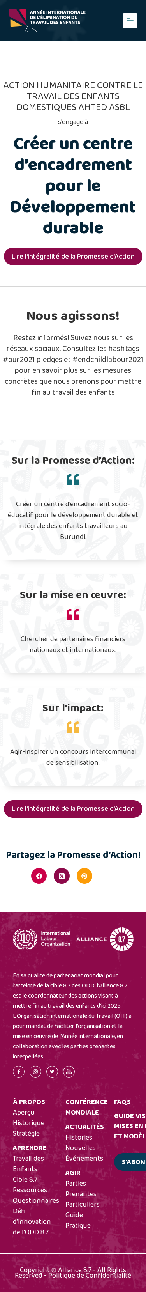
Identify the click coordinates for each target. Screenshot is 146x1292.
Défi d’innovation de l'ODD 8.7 (32, 1222)
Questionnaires (36, 1200)
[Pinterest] (84, 876)
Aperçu (24, 1112)
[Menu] (130, 20)
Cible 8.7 (25, 1179)
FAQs (122, 1102)
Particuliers (82, 1204)
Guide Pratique (78, 1220)
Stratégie (26, 1133)
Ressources (30, 1190)
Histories (78, 1137)
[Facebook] (39, 876)
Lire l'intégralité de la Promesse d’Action (73, 256)
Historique (28, 1123)
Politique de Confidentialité (89, 1275)
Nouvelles (80, 1148)
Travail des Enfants (28, 1164)
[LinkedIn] (107, 876)
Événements (84, 1158)
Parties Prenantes (81, 1189)
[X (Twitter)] (61, 876)
